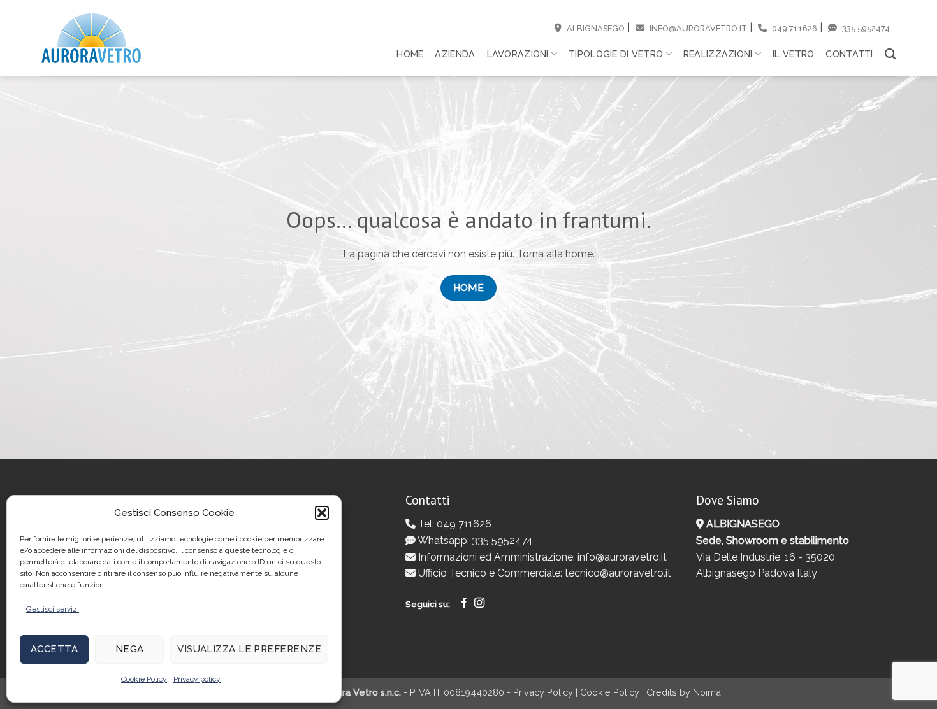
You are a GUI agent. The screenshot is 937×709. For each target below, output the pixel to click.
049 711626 (793, 28)
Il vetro (793, 53)
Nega (129, 649)
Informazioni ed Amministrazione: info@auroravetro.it (541, 557)
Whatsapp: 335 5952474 (474, 540)
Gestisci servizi (52, 609)
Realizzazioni (718, 53)
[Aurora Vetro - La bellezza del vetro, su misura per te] (91, 38)
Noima (707, 692)
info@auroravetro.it (697, 28)
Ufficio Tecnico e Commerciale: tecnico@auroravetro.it (543, 573)
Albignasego (595, 28)
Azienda (455, 53)
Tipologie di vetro (616, 53)
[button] (322, 512)
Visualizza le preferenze (249, 649)
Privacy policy (197, 679)
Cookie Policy (144, 679)
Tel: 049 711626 (453, 524)
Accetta (54, 649)
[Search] (890, 54)
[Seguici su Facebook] (464, 603)
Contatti (849, 53)
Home (409, 53)
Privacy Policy (543, 692)
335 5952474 (865, 28)
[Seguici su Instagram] (479, 603)
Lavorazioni (518, 53)
